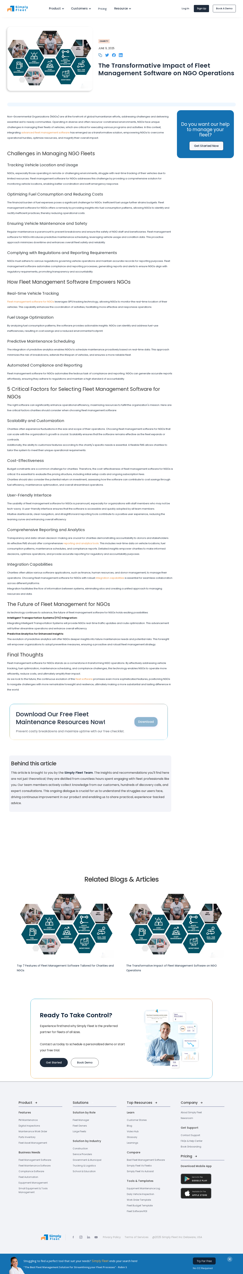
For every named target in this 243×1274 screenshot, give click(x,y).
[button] (55, 8)
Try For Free (204, 1261)
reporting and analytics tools (81, 543)
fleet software (84, 679)
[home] (24, 8)
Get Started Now (206, 146)
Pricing (102, 8)
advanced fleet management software (45, 132)
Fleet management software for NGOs (30, 301)
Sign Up (201, 8)
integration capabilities (110, 578)
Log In (185, 8)
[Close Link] (229, 1259)
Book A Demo (224, 8)
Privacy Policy (112, 1237)
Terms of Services (136, 1237)
